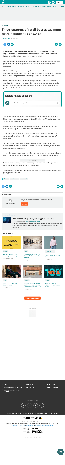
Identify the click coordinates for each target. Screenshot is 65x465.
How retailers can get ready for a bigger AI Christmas (33, 218)
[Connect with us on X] (29, 405)
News (25, 251)
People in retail (14, 179)
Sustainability (24, 179)
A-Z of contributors (41, 413)
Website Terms (14, 425)
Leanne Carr (6, 38)
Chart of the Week (48, 251)
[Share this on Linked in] (8, 44)
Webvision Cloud (36, 437)
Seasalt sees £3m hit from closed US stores (10, 284)
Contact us (30, 384)
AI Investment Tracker (9, 6)
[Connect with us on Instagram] (41, 405)
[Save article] (60, 44)
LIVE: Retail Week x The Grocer (11, 390)
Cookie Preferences (14, 413)
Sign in (41, 41)
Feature (47, 280)
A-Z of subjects (53, 413)
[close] (61, 41)
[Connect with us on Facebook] (35, 405)
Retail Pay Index (36, 6)
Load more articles (32, 298)
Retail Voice (30, 387)
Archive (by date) (28, 413)
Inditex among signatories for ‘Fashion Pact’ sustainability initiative (32, 256)
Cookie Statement (30, 425)
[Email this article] (12, 44)
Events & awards (52, 387)
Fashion (5, 25)
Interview (26, 280)
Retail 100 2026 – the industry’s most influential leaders (52, 285)
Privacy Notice (22, 425)
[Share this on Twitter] (4, 44)
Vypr (26, 221)
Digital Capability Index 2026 (49, 6)
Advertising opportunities (13, 387)
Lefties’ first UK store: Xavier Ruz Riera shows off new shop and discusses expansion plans (32, 285)
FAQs (5, 384)
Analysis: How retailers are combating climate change (10, 255)
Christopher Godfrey (35, 221)
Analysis (5, 251)
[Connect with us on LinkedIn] (23, 405)
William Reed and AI (49, 425)
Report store (51, 384)
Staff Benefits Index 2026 (23, 6)
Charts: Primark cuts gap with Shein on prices (53, 256)
